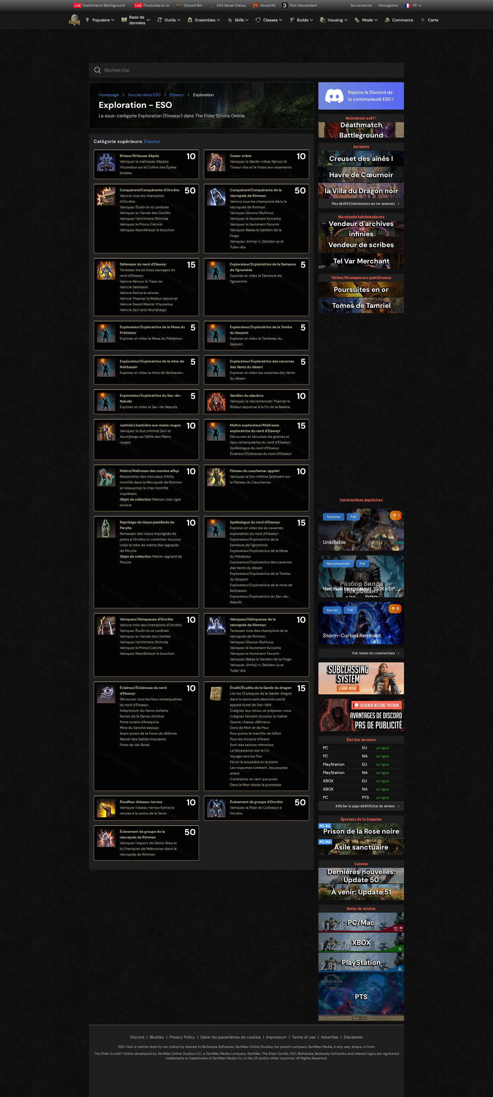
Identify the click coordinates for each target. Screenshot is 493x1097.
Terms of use (304, 1037)
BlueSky (157, 1037)
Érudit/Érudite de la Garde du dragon (260, 687)
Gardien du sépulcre (246, 395)
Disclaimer (353, 1037)
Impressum (276, 1037)
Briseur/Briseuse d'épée (139, 156)
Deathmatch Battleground (99, 5)
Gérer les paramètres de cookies (230, 1037)
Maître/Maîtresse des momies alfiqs (149, 471)
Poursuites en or (152, 5)
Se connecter (361, 5)
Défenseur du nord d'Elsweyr (143, 264)
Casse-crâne (240, 156)
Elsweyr (177, 94)
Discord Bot (193, 5)
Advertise (329, 1037)
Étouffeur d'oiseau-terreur (141, 802)
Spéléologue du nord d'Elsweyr (255, 522)
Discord (137, 1037)
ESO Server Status (231, 5)
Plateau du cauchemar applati (254, 471)
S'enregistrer (388, 5)
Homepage (109, 94)
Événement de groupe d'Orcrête (256, 802)
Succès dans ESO (144, 94)
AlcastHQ (267, 5)
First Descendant (303, 5)
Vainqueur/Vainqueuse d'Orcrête (146, 619)
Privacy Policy (182, 1037)
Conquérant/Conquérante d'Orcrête (149, 190)
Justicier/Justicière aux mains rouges (150, 425)
